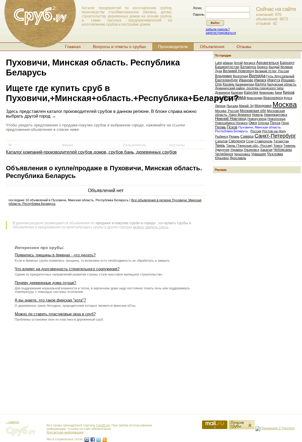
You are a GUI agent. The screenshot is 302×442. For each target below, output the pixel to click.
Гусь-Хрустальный (280, 76)
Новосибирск (225, 123)
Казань (228, 84)
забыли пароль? (218, 29)
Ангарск (249, 63)
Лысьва (232, 106)
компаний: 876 (268, 14)
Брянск (262, 67)
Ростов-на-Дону (274, 131)
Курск (288, 98)
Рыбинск (221, 136)
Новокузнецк (257, 119)
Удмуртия (222, 149)
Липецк (220, 106)
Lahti (218, 63)
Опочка (263, 123)
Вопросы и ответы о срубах (119, 46)
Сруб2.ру (103, 425)
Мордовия (263, 106)
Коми (219, 98)
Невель (257, 114)
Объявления (212, 46)
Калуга (260, 84)
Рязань (234, 136)
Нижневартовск (275, 114)
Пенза (275, 123)
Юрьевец (222, 158)
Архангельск (267, 62)
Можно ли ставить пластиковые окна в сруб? (55, 314)
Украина (236, 149)
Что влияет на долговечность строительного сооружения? (67, 269)
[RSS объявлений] (104, 439)
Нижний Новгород (231, 118)
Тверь (220, 145)
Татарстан (281, 141)
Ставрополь (264, 141)
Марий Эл (246, 106)
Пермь (220, 127)
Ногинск (242, 123)
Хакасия (266, 149)
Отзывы (244, 46)
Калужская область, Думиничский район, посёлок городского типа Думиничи (256, 88)
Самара (247, 136)
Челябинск (224, 154)
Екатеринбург (226, 80)
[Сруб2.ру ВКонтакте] (86, 439)
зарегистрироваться (221, 32)
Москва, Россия (227, 111)
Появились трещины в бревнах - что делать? (55, 255)
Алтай (238, 63)
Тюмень (289, 145)
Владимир (223, 76)
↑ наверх (12, 422)
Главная (73, 46)
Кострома (235, 97)
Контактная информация (65, 432)
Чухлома (275, 154)
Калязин (237, 92)
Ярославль (238, 158)
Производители (173, 46)
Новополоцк (276, 119)
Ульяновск (251, 149)
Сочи (250, 141)
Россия (255, 131)
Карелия (251, 92)
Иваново (246, 80)
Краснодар (254, 98)
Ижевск (260, 80)
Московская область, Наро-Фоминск (250, 112)
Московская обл (253, 111)
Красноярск (273, 98)
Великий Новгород (238, 71)
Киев (278, 92)
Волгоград (240, 76)
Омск (253, 123)
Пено (285, 123)
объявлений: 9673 (272, 19)
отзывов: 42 (266, 23)
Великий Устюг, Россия (272, 71)
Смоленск (237, 141)
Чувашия (258, 154)
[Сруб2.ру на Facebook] (92, 439)
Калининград (244, 84)
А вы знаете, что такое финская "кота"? (50, 300)
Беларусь (248, 67)
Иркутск (273, 80)
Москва (285, 104)
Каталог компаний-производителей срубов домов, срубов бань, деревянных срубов (91, 152)
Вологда (257, 75)
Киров (288, 92)
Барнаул (287, 63)
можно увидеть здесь (150, 227)
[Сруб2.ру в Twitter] (98, 439)
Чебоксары (282, 150)
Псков (232, 127)
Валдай (274, 67)
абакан (228, 63)
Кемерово (266, 92)
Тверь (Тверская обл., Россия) (249, 145)
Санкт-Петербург (275, 136)
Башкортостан (227, 67)
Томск (278, 145)
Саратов (221, 141)
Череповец (242, 154)
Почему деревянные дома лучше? (45, 283)
